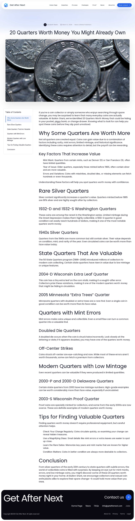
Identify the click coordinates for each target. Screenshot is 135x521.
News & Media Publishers (83, 24)
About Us (107, 514)
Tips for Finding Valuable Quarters (19, 145)
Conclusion (11, 149)
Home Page (76, 506)
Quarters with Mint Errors (15, 134)
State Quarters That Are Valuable (18, 129)
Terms (122, 514)
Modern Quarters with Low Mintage (16, 139)
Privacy (115, 514)
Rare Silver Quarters (14, 124)
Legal (129, 514)
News (88, 506)
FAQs (96, 506)
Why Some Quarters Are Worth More (18, 119)
